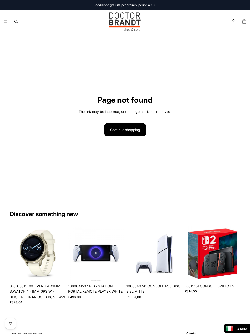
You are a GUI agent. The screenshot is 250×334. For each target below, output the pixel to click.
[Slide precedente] (15, 253)
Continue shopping (125, 130)
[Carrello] (244, 21)
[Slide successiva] (59, 253)
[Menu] (5, 21)
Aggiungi (178, 274)
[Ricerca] (16, 21)
